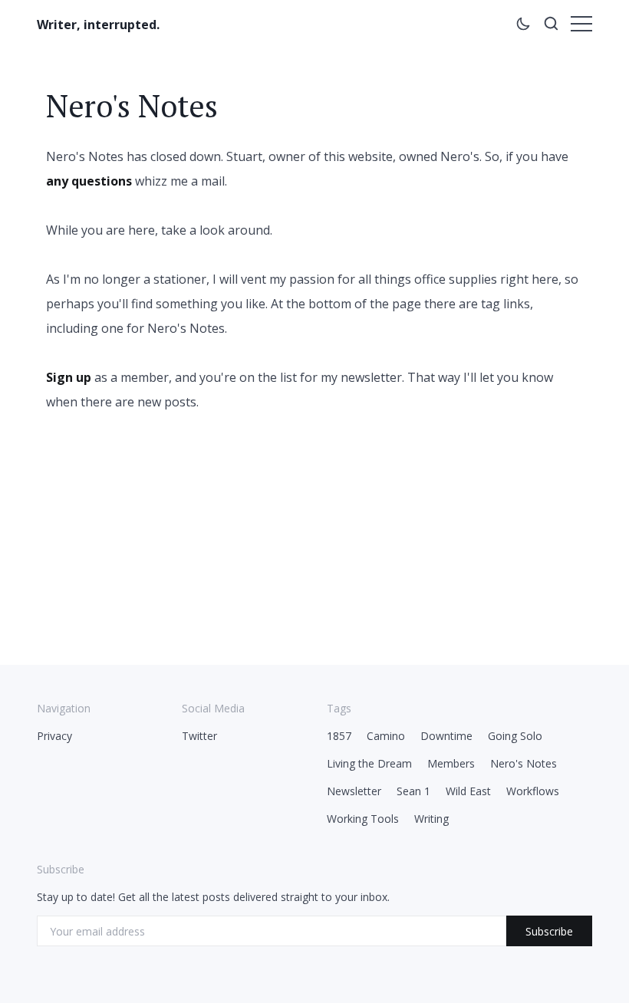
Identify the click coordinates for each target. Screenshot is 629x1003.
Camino (386, 735)
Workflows (532, 791)
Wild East (468, 791)
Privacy (54, 735)
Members (451, 763)
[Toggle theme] (523, 26)
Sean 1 (413, 791)
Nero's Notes (523, 763)
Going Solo (515, 735)
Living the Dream (369, 763)
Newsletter (354, 791)
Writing (431, 818)
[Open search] (550, 26)
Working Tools (363, 818)
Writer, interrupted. (98, 24)
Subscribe (549, 931)
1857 (339, 735)
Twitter (199, 735)
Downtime (446, 735)
